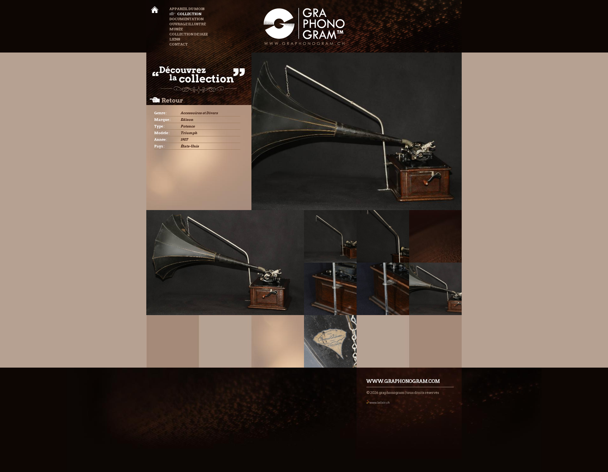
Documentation (186, 19)
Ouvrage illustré (187, 24)
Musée (176, 29)
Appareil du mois (187, 9)
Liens (174, 39)
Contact (178, 44)
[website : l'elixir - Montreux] (378, 402)
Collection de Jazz (188, 34)
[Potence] (330, 236)
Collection (189, 14)
